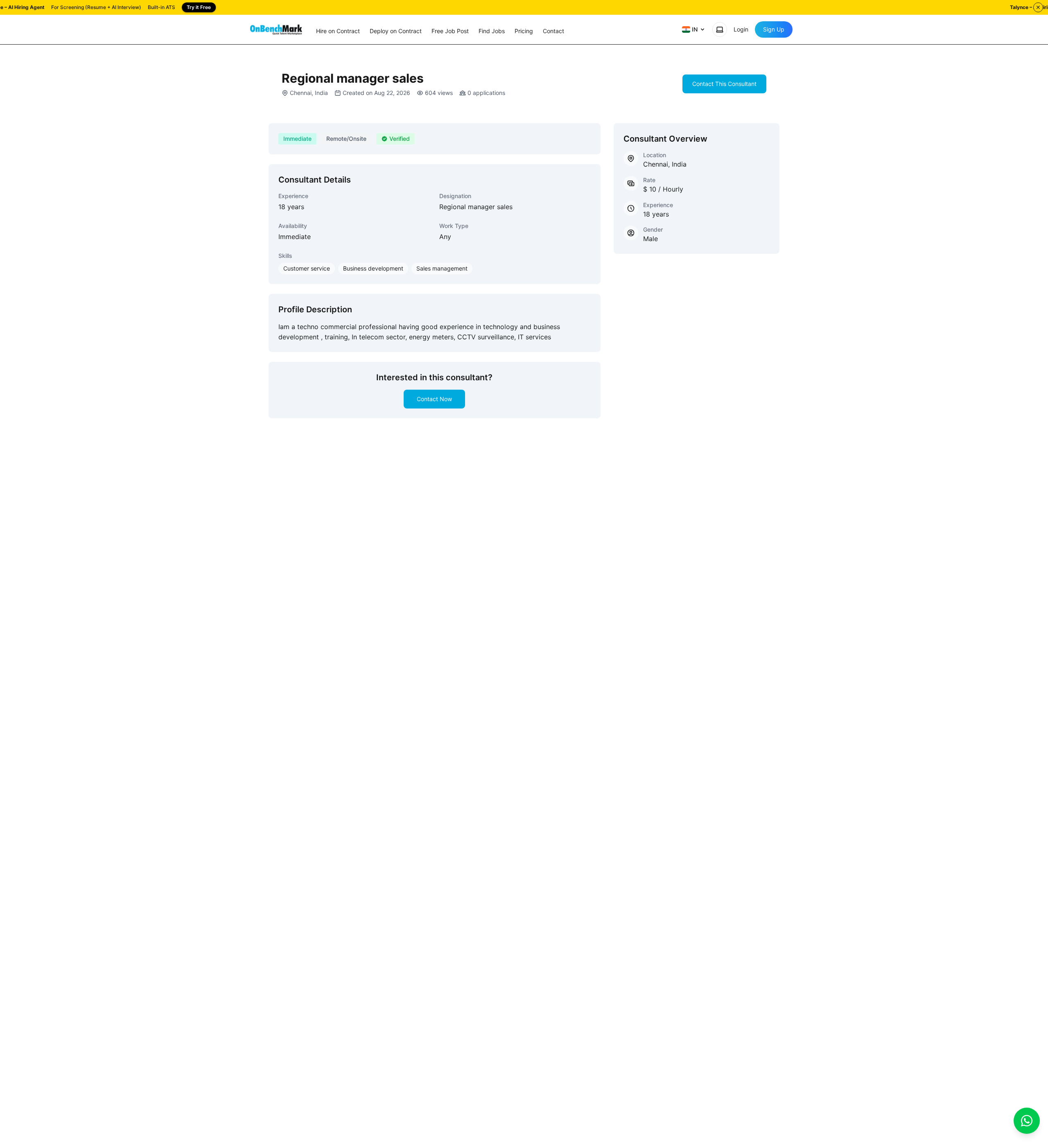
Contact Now (434, 398)
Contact (553, 30)
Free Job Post (450, 30)
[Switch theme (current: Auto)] (719, 29)
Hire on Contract (338, 30)
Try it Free (199, 7)
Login (741, 29)
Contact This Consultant (724, 83)
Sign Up (773, 29)
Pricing (524, 30)
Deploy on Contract (396, 30)
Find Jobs (492, 30)
